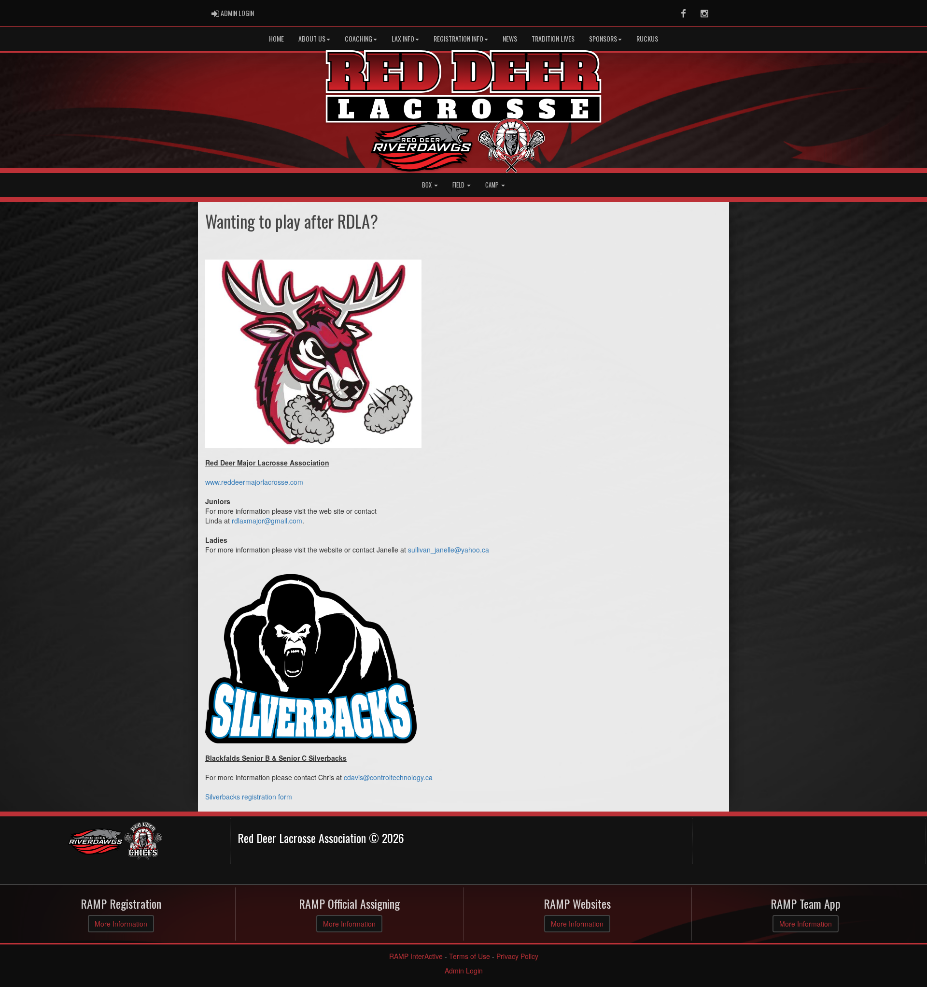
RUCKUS (647, 38)
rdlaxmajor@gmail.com (267, 520)
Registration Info (458, 38)
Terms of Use (469, 956)
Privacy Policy (517, 956)
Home (276, 38)
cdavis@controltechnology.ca (388, 777)
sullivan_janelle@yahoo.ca (448, 549)
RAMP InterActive (416, 956)
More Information (121, 924)
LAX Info (403, 38)
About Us (311, 38)
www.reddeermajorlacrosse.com (254, 482)
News (510, 38)
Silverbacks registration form (248, 796)
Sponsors (603, 38)
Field (459, 184)
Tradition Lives (553, 38)
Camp (492, 184)
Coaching (358, 38)
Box (427, 184)
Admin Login (464, 970)
